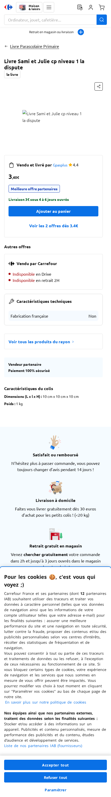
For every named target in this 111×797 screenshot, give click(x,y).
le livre (12, 74)
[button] (48, 7)
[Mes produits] (79, 7)
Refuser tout (55, 777)
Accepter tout (55, 765)
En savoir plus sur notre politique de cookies (45, 702)
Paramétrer (55, 789)
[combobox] (55, 19)
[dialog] (55, 682)
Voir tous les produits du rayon (39, 341)
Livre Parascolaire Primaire (34, 46)
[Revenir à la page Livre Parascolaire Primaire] (6, 46)
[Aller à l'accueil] (8, 7)
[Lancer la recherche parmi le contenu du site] (102, 20)
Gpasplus (60, 165)
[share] (98, 86)
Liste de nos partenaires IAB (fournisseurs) (43, 745)
